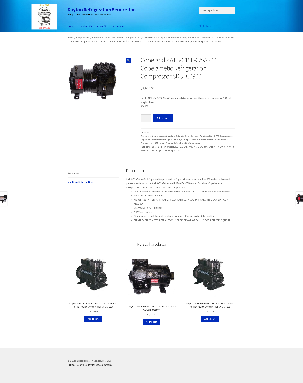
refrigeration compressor (167, 150)
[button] (128, 60)
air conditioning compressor (160, 146)
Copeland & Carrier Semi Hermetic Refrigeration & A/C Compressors (124, 37)
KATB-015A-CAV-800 (218, 146)
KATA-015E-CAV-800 (198, 146)
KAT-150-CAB (181, 146)
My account (119, 26)
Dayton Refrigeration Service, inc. (102, 9)
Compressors (82, 37)
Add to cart (163, 118)
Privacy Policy (75, 364)
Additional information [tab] (80, 182)
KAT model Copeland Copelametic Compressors (118, 41)
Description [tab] (74, 172)
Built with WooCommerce (99, 364)
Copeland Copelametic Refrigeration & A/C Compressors (187, 37)
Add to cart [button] (93, 318)
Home (71, 26)
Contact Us (86, 26)
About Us (102, 26)
